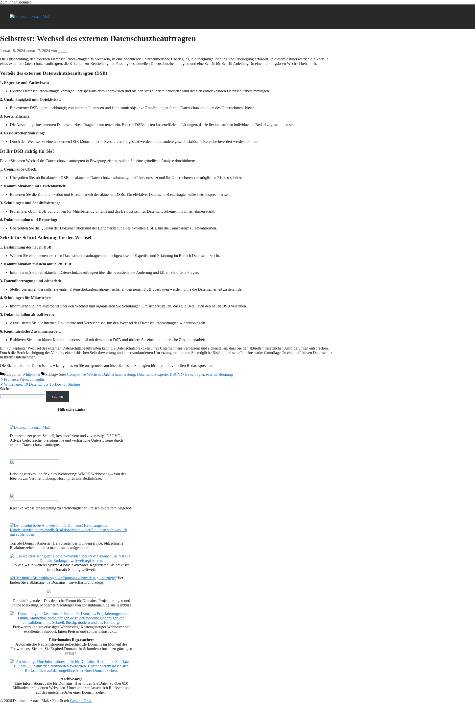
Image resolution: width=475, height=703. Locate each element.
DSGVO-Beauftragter (187, 374)
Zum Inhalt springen (16, 2)
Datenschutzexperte (152, 374)
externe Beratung (219, 374)
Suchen (6, 389)
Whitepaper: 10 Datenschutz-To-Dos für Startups (42, 384)
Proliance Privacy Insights (24, 379)
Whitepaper (31, 374)
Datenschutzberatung (118, 374)
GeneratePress (81, 701)
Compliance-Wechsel (83, 374)
